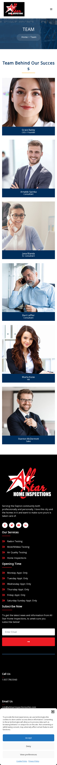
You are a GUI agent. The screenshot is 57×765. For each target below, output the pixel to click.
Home (24, 37)
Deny (28, 746)
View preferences (28, 754)
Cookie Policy (21, 761)
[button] (52, 711)
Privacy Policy (33, 761)
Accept (28, 737)
